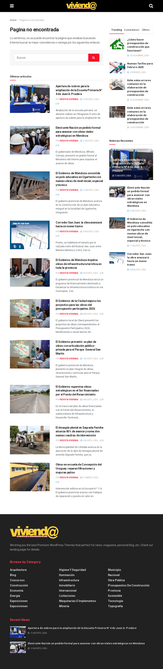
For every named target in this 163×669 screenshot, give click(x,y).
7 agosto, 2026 (90, 359)
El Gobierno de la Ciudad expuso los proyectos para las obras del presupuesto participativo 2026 (78, 304)
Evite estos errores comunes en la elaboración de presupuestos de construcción (139, 87)
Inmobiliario (67, 585)
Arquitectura (18, 569)
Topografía (115, 606)
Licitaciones (67, 595)
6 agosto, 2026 (90, 399)
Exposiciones (19, 601)
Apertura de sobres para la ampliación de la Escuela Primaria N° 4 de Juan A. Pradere (79, 90)
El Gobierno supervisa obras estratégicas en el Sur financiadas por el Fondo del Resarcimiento (77, 390)
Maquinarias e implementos (77, 601)
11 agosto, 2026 (90, 190)
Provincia (114, 590)
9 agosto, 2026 (90, 273)
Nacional (114, 575)
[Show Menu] (12, 6)
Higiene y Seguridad (72, 569)
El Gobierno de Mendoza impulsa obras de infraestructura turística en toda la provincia (79, 263)
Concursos (17, 580)
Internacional (68, 590)
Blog (13, 575)
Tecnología (115, 601)
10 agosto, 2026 (90, 231)
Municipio (114, 569)
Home (13, 20)
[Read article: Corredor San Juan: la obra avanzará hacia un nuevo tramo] (30, 235)
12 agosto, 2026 (90, 99)
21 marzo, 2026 (90, 477)
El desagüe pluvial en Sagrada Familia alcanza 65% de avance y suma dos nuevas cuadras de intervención (79, 431)
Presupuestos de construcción (128, 585)
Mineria (64, 606)
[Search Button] (151, 6)
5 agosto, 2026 (90, 440)
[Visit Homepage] (81, 6)
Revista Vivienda (69, 99)
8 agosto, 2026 (90, 314)
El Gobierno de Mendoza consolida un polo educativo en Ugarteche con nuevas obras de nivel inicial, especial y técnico (139, 229)
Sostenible (115, 595)
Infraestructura (69, 580)
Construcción (19, 585)
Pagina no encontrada (32, 20)
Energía (15, 595)
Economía (16, 590)
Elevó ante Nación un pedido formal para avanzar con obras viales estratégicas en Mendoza (78, 131)
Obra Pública (116, 580)
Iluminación (67, 575)
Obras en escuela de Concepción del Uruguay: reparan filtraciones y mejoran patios (79, 468)
